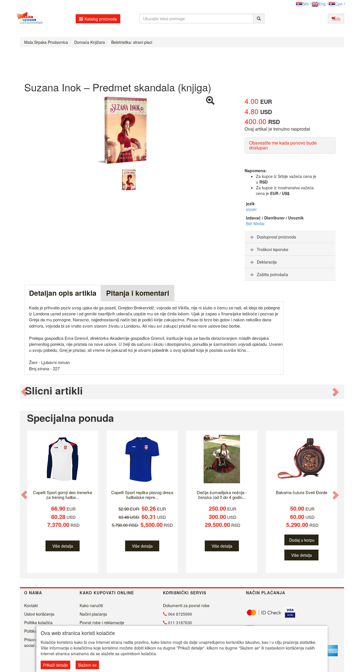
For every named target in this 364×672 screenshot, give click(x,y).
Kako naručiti (91, 605)
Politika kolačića (38, 622)
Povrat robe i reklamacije (102, 622)
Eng (322, 4)
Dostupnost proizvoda (276, 237)
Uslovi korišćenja (39, 614)
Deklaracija (267, 262)
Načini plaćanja (93, 614)
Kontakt (31, 605)
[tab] (290, 237)
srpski (251, 209)
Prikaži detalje (55, 665)
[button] (25, 392)
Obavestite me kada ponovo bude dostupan (283, 145)
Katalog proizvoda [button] (100, 19)
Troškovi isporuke (272, 249)
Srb (306, 4)
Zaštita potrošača (272, 274)
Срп (339, 4)
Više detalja (62, 546)
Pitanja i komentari (137, 293)
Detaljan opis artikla (62, 293)
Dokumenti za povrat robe (186, 605)
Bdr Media (255, 223)
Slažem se (87, 665)
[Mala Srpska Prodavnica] (27, 18)
